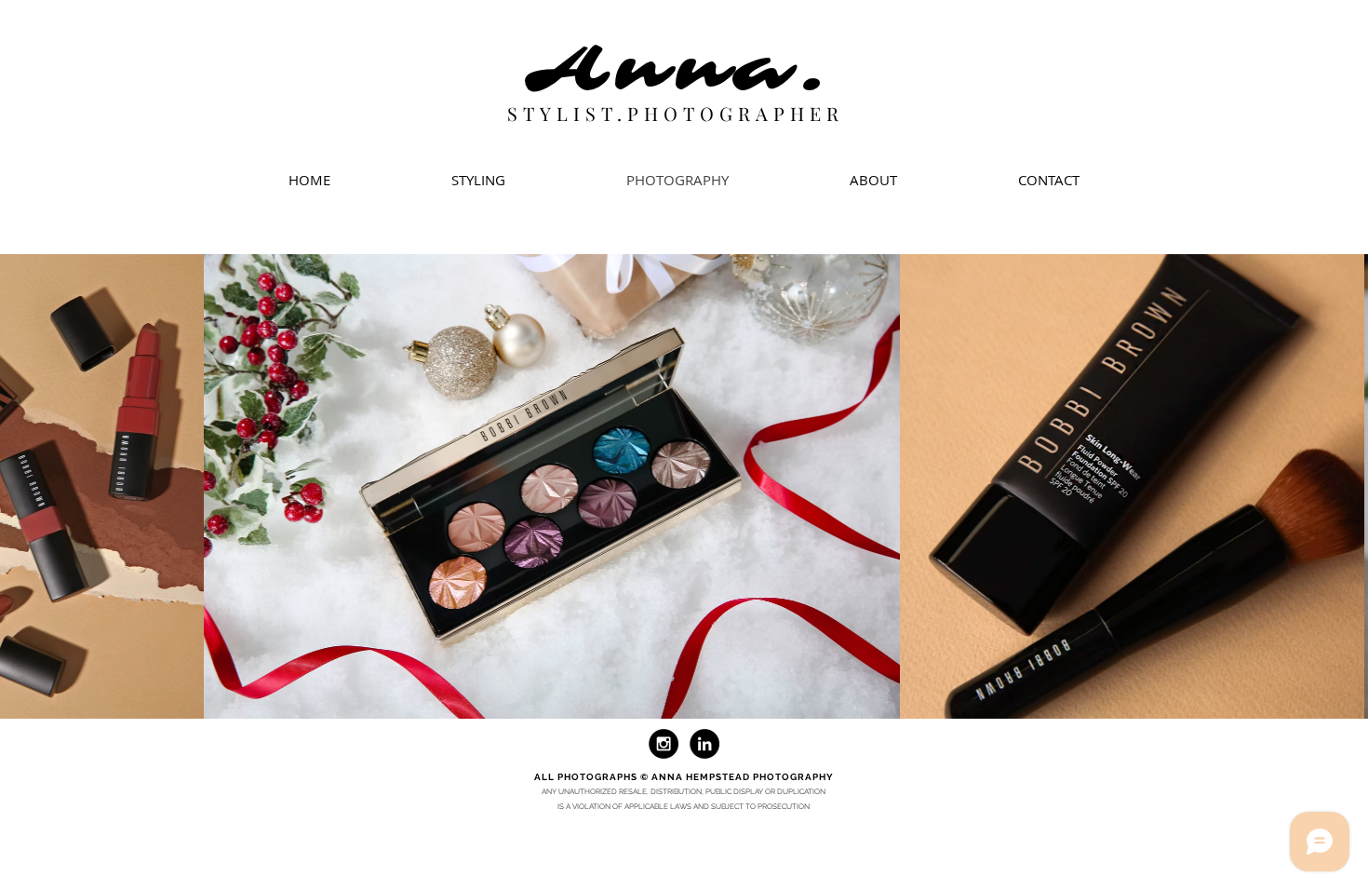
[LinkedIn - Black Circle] (704, 744)
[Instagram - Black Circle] (663, 744)
